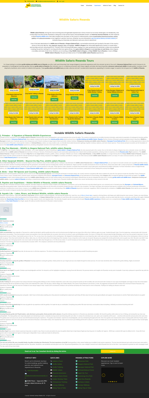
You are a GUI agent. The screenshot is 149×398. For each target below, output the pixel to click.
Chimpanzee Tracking (60, 382)
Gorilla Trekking (58, 367)
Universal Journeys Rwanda (36, 395)
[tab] (108, 381)
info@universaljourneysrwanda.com (46, 1)
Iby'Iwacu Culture (83, 382)
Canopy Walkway (58, 385)
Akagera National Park (85, 364)
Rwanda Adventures (59, 373)
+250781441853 (30, 1)
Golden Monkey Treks (60, 379)
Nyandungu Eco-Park (85, 376)
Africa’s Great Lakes (86, 195)
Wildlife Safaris (57, 370)
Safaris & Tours (58, 361)
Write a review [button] (4, 223)
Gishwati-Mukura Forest (86, 370)
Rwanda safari (124, 152)
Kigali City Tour (83, 373)
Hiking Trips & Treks (59, 388)
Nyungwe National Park (86, 367)
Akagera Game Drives (60, 376)
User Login (61, 1)
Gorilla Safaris (57, 364)
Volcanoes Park (83, 361)
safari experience (91, 68)
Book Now (14, 99)
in (69, 150)
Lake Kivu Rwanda (84, 379)
